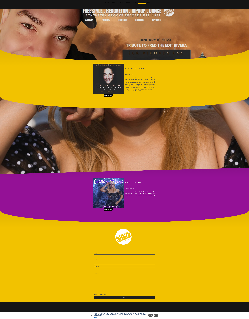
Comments (96, 273)
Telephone (96, 266)
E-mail (95, 260)
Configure (96, 317)
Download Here (108, 95)
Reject (155, 315)
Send (124, 297)
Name (95, 253)
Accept (150, 315)
